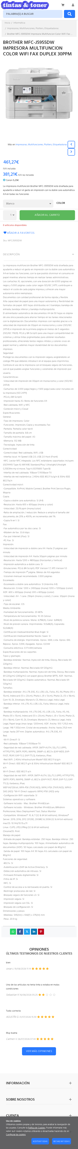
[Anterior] (71, 144)
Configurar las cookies (16, 1134)
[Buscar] (69, 14)
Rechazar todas (61, 1141)
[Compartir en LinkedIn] (34, 932)
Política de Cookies (36, 1128)
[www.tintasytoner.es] (25, 5)
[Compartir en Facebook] (20, 932)
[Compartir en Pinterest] (41, 932)
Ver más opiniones (39, 1051)
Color (60, 203)
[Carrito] (63, 5)
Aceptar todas (40, 1141)
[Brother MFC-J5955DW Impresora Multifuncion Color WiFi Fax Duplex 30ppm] (39, 96)
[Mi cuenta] (73, 5)
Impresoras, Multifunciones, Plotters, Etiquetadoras (41, 145)
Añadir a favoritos (21, 233)
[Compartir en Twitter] (27, 932)
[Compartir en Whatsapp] (13, 932)
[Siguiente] (71, 152)
